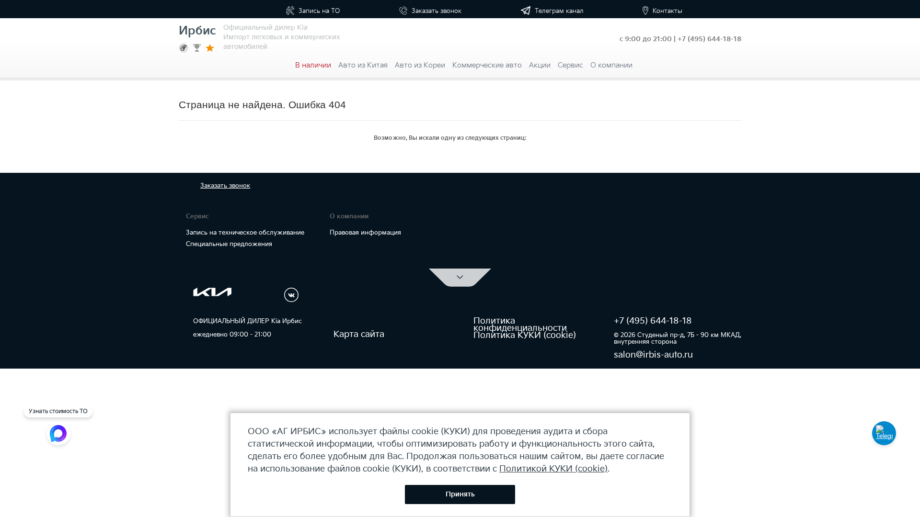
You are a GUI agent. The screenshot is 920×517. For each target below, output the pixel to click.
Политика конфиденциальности (520, 324)
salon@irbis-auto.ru (653, 355)
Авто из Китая (363, 65)
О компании (611, 65)
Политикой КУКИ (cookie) (553, 469)
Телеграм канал (558, 11)
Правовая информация (365, 232)
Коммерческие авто (487, 65)
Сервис (570, 65)
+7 (709, 39)
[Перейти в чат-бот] (884, 433)
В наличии (313, 65)
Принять (460, 494)
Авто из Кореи (420, 65)
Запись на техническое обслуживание (245, 232)
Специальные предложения (229, 244)
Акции (540, 65)
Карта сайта (359, 334)
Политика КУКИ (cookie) (524, 335)
